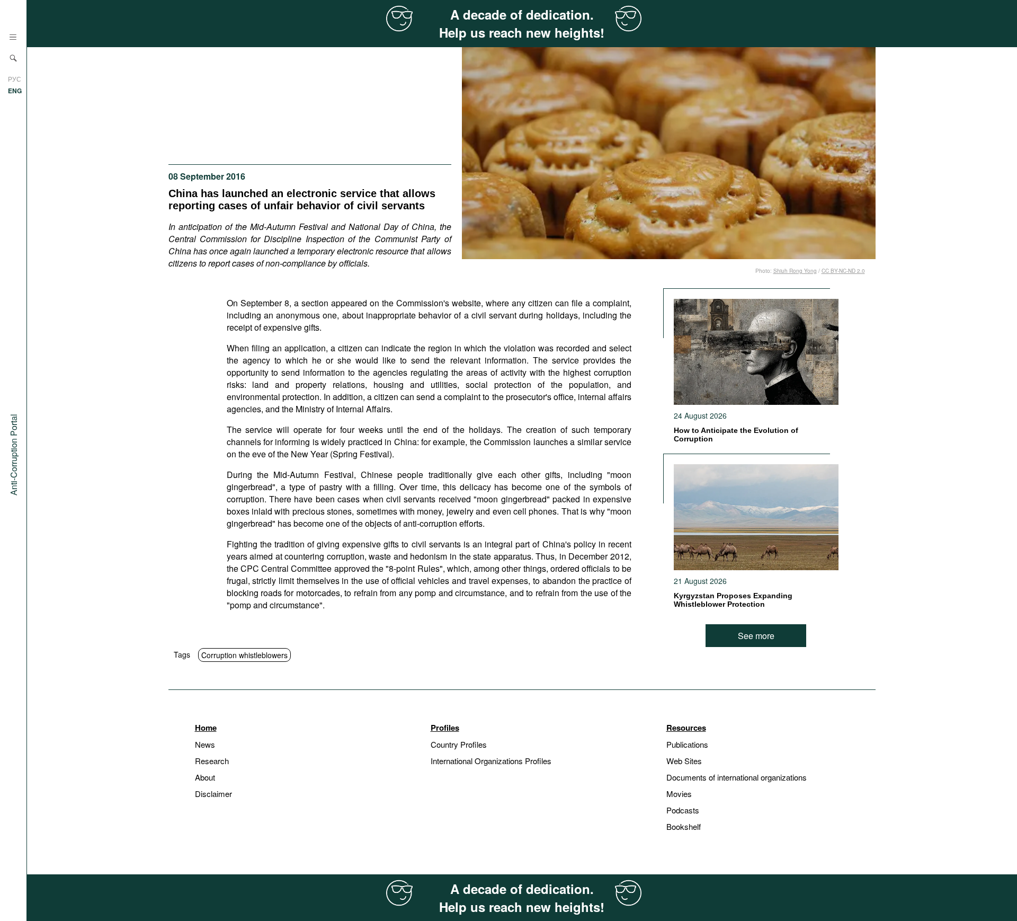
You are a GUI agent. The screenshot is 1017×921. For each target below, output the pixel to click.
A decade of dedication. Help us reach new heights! (521, 23)
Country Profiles (459, 744)
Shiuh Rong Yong (795, 270)
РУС (14, 78)
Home (206, 727)
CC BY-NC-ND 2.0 (843, 270)
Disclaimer (213, 793)
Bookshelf (683, 826)
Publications (687, 744)
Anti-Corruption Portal (13, 454)
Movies (679, 793)
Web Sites (684, 760)
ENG (15, 90)
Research (212, 760)
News (205, 744)
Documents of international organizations (736, 777)
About (205, 777)
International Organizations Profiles (491, 760)
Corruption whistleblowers (244, 655)
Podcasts (682, 810)
